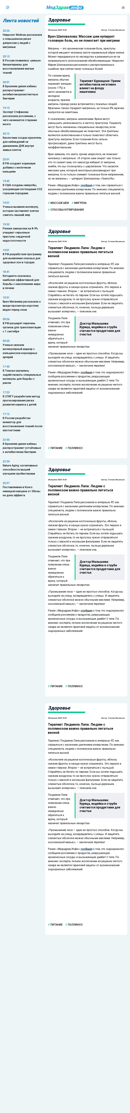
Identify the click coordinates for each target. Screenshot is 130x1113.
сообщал (86, 185)
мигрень (80, 203)
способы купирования (67, 209)
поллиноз (75, 448)
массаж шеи (59, 203)
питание (56, 448)
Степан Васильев (116, 30)
